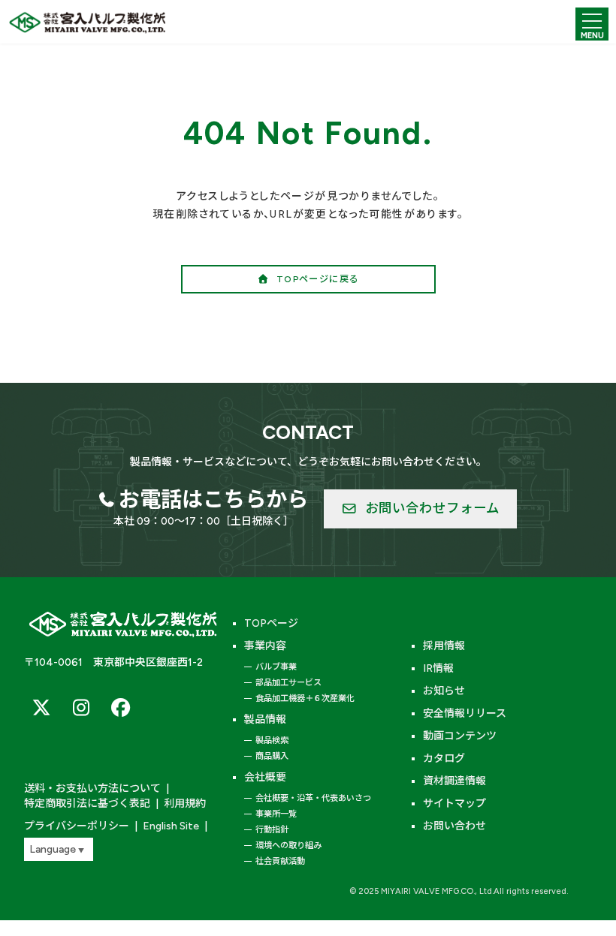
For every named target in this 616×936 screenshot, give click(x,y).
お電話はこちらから (213, 499)
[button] (308, 279)
